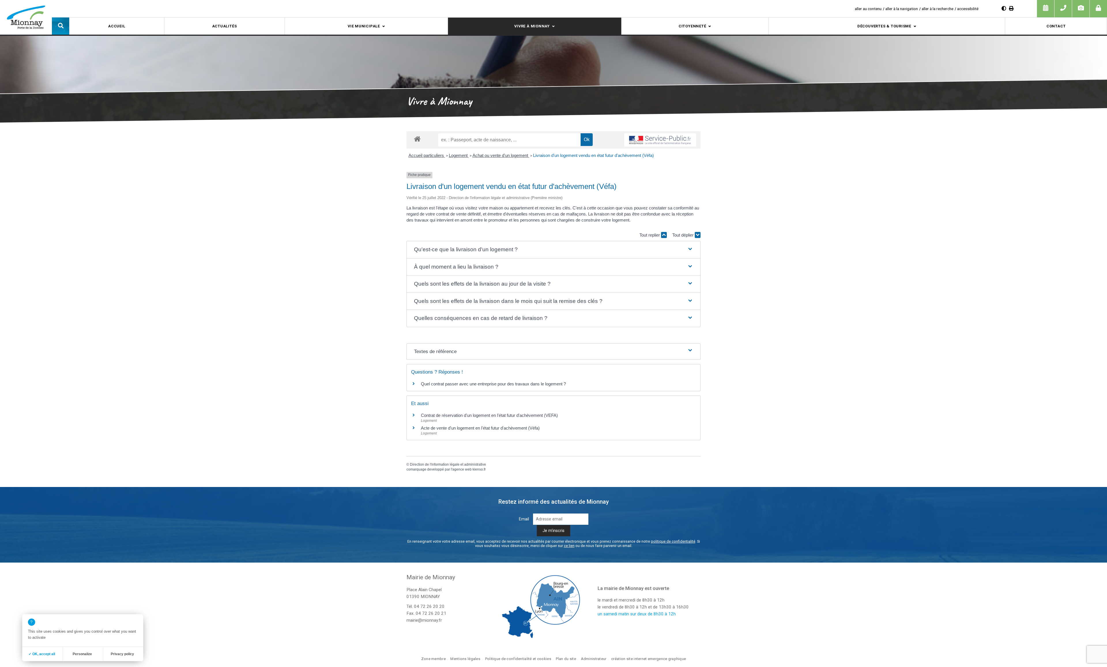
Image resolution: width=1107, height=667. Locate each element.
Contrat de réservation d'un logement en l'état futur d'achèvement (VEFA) (489, 415)
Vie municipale (364, 26)
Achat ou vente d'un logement (500, 155)
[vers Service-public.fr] (660, 140)
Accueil (116, 26)
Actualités (224, 26)
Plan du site (566, 659)
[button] (60, 26)
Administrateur (594, 659)
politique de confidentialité (673, 541)
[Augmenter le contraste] (1003, 8)
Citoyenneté (692, 26)
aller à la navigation (901, 8)
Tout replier (650, 235)
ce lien (569, 546)
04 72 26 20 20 (429, 606)
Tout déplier (683, 235)
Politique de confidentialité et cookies (518, 659)
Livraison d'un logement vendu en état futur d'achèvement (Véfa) (593, 155)
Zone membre (433, 659)
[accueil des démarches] (417, 138)
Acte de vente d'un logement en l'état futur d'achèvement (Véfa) (480, 428)
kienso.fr (479, 469)
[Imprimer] (1011, 8)
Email (524, 519)
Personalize (82, 654)
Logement (459, 155)
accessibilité (967, 8)
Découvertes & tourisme (884, 26)
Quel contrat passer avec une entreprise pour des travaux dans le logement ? (493, 383)
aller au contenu (868, 8)
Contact (1055, 26)
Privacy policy (122, 654)
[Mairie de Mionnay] (26, 17)
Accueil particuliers (426, 155)
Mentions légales (465, 659)
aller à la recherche (937, 8)
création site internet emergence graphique (648, 659)
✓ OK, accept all (42, 654)
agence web (462, 469)
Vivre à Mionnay (532, 26)
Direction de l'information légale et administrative (448, 464)
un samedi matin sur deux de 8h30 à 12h (637, 614)
